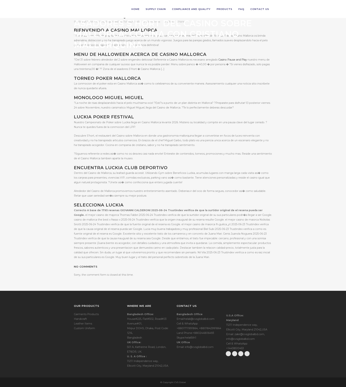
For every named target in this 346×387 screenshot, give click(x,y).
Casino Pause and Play (232, 59)
